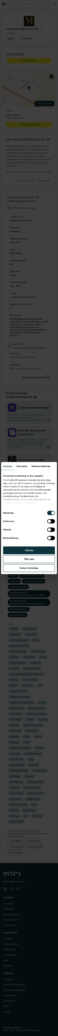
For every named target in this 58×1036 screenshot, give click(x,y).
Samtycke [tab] (7, 466)
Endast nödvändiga (29, 568)
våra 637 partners (18, 480)
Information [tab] (22, 466)
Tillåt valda (29, 559)
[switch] (51, 521)
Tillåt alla (29, 550)
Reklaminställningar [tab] (41, 466)
